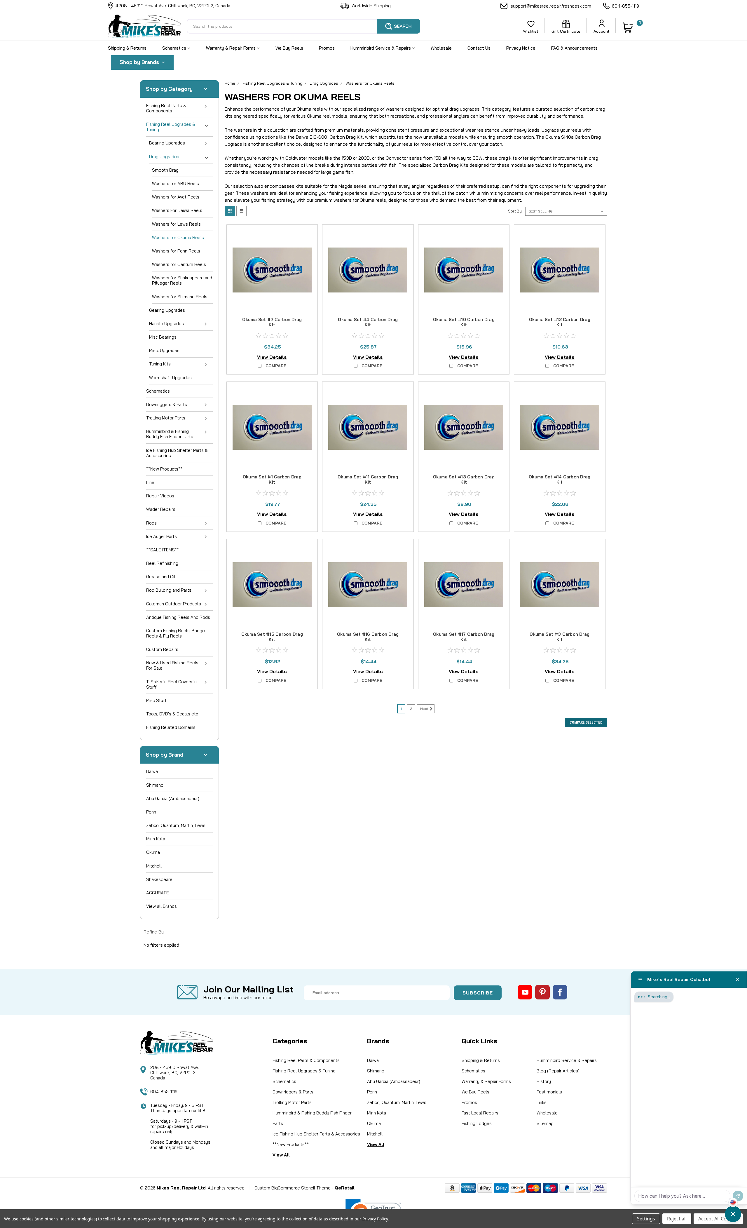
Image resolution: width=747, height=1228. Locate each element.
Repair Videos (160, 496)
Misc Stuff (156, 700)
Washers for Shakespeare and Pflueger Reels (182, 280)
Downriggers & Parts (166, 404)
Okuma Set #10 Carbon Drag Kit (464, 322)
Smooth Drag (165, 170)
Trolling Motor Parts (165, 418)
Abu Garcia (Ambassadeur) (172, 798)
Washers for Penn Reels (176, 251)
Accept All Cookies (718, 1218)
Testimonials (549, 1092)
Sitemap (545, 1123)
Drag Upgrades (164, 156)
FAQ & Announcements (574, 48)
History (544, 1081)
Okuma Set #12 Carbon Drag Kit (559, 322)
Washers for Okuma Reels (178, 237)
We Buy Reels (289, 48)
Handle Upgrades (166, 323)
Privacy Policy (375, 1219)
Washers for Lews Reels (176, 224)
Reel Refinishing (162, 563)
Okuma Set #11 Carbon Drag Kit (368, 479)
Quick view (272, 304)
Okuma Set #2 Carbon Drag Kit (272, 322)
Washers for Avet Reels (175, 197)
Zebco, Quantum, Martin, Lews (175, 825)
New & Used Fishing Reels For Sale (172, 665)
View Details (272, 357)
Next (424, 708)
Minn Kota (155, 839)
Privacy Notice (520, 48)
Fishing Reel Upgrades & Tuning (170, 126)
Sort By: (515, 211)
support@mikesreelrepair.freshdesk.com (551, 6)
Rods (151, 523)
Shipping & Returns (127, 48)
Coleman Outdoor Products (173, 604)
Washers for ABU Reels (175, 183)
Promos (327, 48)
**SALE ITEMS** (162, 550)
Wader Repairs (160, 509)
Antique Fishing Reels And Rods (178, 617)
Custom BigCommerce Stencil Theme (292, 1188)
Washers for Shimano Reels (179, 296)
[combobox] (303, 26)
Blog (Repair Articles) (558, 1071)
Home (230, 83)
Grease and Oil (160, 576)
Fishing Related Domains (171, 727)
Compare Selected (586, 722)
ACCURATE (157, 893)
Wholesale (441, 48)
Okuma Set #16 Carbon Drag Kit (368, 636)
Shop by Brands (140, 62)
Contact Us (479, 48)
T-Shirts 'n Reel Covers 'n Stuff (171, 684)
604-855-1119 (625, 6)
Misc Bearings (163, 337)
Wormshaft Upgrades (170, 377)
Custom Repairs (162, 649)
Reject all (677, 1218)
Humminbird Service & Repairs (381, 48)
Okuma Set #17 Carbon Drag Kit (463, 636)
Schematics (174, 48)
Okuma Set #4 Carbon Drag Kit (368, 322)
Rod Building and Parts (168, 590)
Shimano (154, 785)
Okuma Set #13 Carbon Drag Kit (464, 479)
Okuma (153, 852)
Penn (151, 812)
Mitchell (154, 866)
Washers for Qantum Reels (179, 264)
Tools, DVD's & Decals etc (172, 714)
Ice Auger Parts (161, 536)
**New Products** (164, 469)
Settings (646, 1218)
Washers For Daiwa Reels (177, 210)
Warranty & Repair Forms (231, 48)
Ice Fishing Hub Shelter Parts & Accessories (177, 452)
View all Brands (161, 906)
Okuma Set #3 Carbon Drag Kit (559, 636)
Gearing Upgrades (167, 310)
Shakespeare (159, 879)
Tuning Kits (160, 364)
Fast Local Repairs (480, 1113)
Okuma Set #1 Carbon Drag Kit (272, 479)
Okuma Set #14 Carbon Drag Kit (559, 479)
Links (542, 1102)
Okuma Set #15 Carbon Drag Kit (272, 636)
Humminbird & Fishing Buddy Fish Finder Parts (169, 434)
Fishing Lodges (477, 1123)
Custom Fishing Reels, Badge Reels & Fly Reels (175, 633)
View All (281, 1155)
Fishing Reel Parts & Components (166, 108)
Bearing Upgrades (167, 143)
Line (150, 482)
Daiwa (152, 771)
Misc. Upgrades (164, 350)
